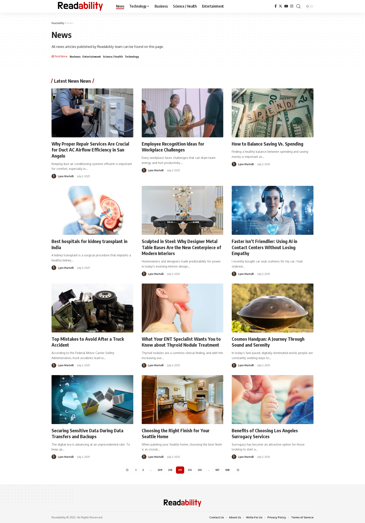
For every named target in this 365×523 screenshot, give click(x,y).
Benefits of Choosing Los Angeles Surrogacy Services (265, 433)
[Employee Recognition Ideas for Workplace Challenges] (182, 112)
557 (217, 470)
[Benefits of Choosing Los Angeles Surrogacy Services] (272, 399)
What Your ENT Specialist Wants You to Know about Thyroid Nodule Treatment (181, 342)
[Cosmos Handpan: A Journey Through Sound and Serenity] (272, 308)
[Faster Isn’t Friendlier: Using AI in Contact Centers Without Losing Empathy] (272, 210)
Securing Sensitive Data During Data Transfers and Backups (87, 433)
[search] (298, 6)
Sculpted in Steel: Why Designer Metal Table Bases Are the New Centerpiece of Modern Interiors (181, 247)
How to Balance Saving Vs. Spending (267, 144)
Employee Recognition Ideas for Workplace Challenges (173, 147)
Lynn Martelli (66, 176)
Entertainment (91, 56)
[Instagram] (291, 6)
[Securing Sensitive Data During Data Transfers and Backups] (92, 399)
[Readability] (80, 6)
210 (170, 470)
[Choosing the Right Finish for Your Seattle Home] (182, 399)
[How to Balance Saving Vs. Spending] (272, 112)
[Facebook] (276, 6)
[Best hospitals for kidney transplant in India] (92, 210)
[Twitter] (280, 6)
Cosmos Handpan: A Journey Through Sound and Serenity (268, 342)
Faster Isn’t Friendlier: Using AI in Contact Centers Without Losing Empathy (264, 247)
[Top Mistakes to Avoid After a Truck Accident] (92, 308)
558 (227, 470)
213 (200, 470)
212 (190, 470)
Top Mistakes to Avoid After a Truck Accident (88, 342)
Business (75, 56)
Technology (132, 56)
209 (160, 470)
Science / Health (113, 56)
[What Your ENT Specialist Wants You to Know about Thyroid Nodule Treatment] (182, 308)
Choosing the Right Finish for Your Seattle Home (176, 433)
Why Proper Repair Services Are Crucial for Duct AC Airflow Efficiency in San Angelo (90, 150)
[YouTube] (286, 6)
